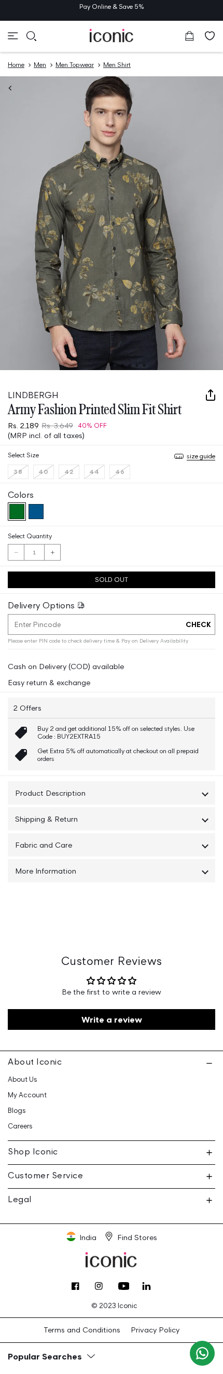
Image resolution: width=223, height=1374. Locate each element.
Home (16, 65)
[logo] (112, 35)
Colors (21, 494)
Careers (20, 1126)
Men (40, 65)
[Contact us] (202, 1353)
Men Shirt (117, 65)
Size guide (201, 456)
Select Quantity (30, 536)
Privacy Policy (155, 1329)
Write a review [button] (111, 1019)
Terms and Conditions (82, 1329)
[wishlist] (210, 36)
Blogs (17, 1110)
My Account (27, 1095)
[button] (13, 36)
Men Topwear (74, 65)
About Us (22, 1079)
